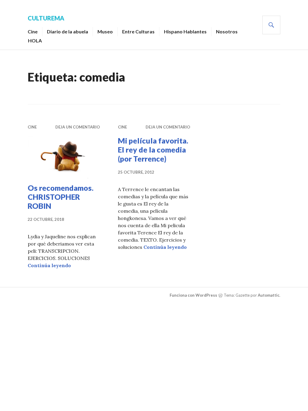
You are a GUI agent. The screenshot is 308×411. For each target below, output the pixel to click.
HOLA (35, 40)
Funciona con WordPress (193, 295)
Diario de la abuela (67, 31)
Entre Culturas (138, 31)
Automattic (268, 295)
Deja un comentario (77, 127)
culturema (46, 18)
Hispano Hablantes (185, 31)
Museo (105, 31)
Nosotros (227, 31)
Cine (33, 31)
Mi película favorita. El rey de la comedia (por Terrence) (153, 149)
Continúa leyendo (49, 265)
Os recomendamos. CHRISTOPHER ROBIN (61, 196)
